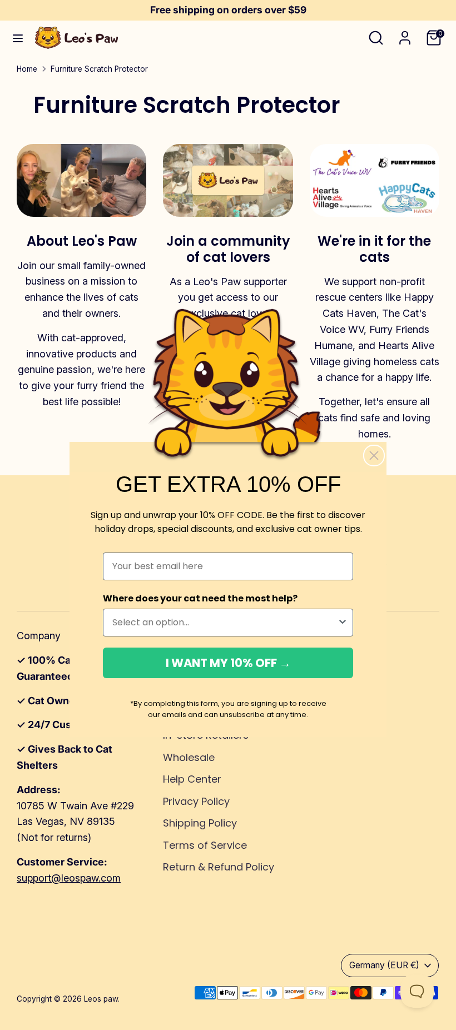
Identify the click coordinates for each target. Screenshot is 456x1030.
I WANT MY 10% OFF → (228, 663)
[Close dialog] (374, 455)
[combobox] (224, 622)
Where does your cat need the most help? (200, 598)
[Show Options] (342, 622)
